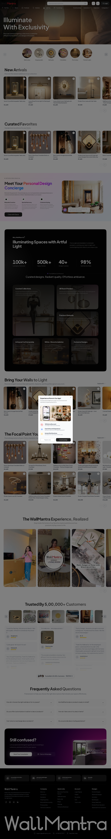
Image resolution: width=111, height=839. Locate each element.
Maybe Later (47, 440)
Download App (63, 440)
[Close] (70, 397)
